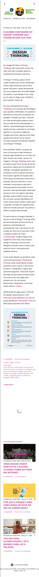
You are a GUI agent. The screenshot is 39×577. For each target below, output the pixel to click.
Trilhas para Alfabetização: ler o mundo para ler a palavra (16, 543)
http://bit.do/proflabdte (13, 298)
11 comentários (20, 476)
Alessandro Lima (25, 300)
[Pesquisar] (34, 3)
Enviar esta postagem (22, 359)
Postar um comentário (22, 512)
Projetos (7, 19)
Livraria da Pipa (18, 19)
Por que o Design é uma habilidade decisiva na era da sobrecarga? (17, 505)
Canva (18, 286)
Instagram (30, 19)
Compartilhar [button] (8, 359)
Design (11, 362)
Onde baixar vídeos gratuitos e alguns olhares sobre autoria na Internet (17, 468)
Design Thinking (19, 161)
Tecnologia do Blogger (21, 565)
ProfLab (17, 362)
